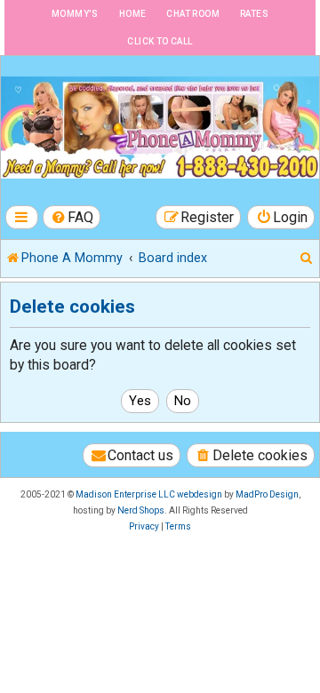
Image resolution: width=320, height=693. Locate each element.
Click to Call (159, 41)
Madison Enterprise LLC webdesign (149, 494)
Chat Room (193, 14)
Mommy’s (75, 14)
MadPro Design (267, 494)
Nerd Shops (140, 510)
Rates (254, 14)
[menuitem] (72, 217)
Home (133, 14)
